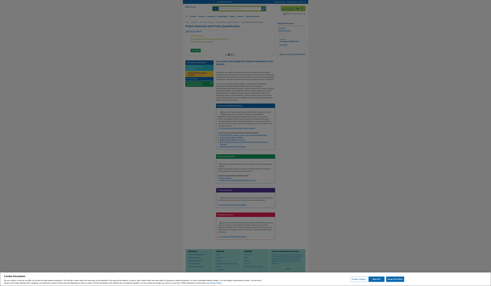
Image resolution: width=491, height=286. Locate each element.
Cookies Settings (358, 279)
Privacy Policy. (216, 283)
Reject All (376, 279)
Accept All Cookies (395, 279)
